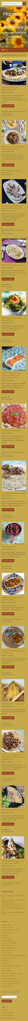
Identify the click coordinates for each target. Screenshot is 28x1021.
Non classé (5, 960)
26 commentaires (8, 233)
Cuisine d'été (7, 339)
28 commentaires (8, 115)
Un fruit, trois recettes (8, 976)
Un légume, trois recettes (9, 978)
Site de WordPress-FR (8, 1018)
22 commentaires (8, 780)
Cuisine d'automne (9, 170)
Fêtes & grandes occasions (11, 111)
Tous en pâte (5, 904)
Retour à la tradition (7, 971)
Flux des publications (7, 1013)
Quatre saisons (22, 111)
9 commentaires (8, 286)
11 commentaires (8, 517)
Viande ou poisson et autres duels (11, 983)
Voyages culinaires (6, 113)
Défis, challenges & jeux (10, 778)
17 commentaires (8, 456)
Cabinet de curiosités (9, 230)
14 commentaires (8, 674)
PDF (3, 898)
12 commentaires (8, 568)
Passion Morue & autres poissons (11, 966)
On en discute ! (6, 963)
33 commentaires (8, 174)
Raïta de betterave (9, 546)
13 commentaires (8, 341)
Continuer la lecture (8, 106)
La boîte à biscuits (7, 953)
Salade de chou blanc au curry (13, 265)
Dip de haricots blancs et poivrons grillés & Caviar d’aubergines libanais (11, 375)
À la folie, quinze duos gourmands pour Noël (13, 900)
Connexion (5, 1010)
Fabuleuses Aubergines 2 (8, 895)
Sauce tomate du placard (11, 430)
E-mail (4, 994)
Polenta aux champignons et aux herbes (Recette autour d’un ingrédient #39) (14, 757)
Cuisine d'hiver (17, 170)
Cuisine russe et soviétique (9, 943)
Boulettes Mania (6, 925)
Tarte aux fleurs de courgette (12, 704)
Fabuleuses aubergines (8, 912)
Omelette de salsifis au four (12, 810)
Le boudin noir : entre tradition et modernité (13, 955)
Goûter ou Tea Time (7, 950)
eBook (21, 895)
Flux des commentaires (8, 1015)
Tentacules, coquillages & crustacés (12, 973)
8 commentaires (8, 621)
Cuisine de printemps (7, 940)
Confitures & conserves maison (12, 452)
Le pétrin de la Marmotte (8, 958)
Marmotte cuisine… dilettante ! (14, 20)
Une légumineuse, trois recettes (10, 981)
